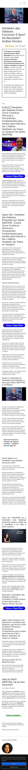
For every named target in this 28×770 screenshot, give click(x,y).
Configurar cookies (14, 767)
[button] (20, 3)
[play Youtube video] (14, 144)
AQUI (11, 445)
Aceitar (14, 763)
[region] (14, 762)
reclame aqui (18, 668)
